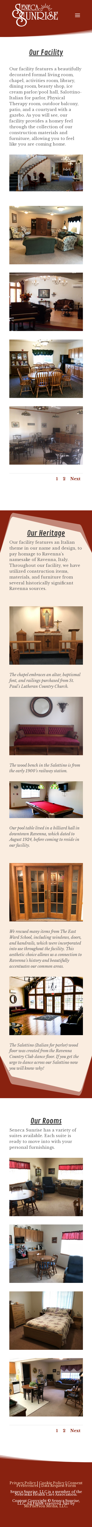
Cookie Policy (52, 1483)
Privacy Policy (23, 1483)
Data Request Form (58, 1485)
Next (75, 478)
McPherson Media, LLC (45, 1506)
